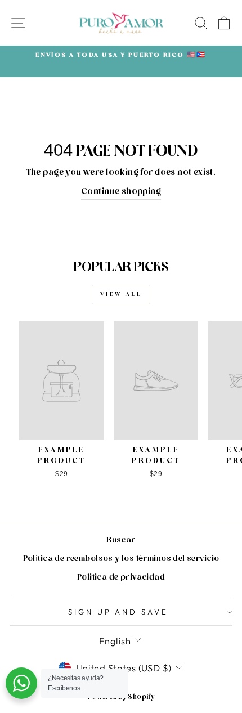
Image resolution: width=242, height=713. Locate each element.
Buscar (120, 541)
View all (121, 294)
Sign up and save (118, 611)
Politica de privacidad (121, 578)
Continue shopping (121, 192)
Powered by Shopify (121, 698)
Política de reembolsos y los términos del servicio (121, 560)
